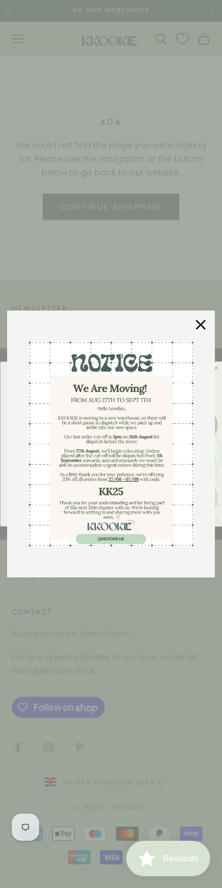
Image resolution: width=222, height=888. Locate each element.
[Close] (200, 325)
